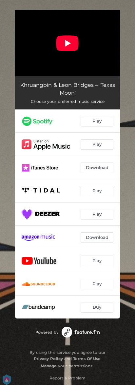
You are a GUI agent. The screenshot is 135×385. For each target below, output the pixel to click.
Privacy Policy (48, 358)
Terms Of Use (87, 358)
